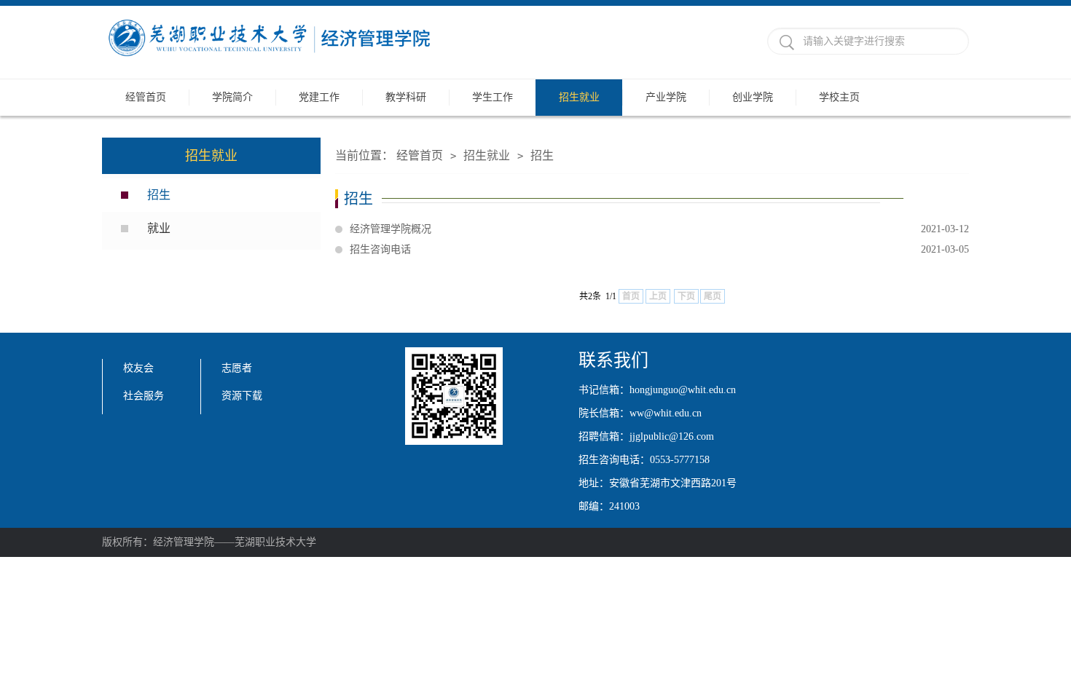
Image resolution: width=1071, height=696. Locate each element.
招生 (158, 195)
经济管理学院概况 (659, 229)
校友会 (138, 368)
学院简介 (232, 97)
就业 (158, 228)
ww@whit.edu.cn (665, 413)
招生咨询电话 (659, 249)
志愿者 (236, 368)
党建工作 (319, 97)
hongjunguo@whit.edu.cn (682, 389)
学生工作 (492, 97)
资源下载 (241, 395)
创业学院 (752, 97)
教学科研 (405, 97)
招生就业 (579, 97)
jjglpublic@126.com (671, 436)
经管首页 (145, 97)
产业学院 (666, 97)
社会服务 (143, 395)
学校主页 (839, 97)
